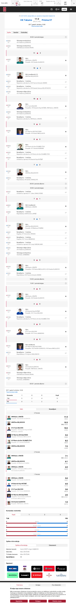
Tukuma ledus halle (37, 26)
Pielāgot (38, 601)
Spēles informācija (21, 545)
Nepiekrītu (19, 601)
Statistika (24, 32)
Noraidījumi (52, 409)
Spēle (9, 32)
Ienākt (64, 9)
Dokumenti (52, 545)
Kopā (13, 515)
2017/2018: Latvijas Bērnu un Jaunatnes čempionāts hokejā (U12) (38, 16)
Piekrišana (19, 585)
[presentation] (13, 3)
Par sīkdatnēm (56, 585)
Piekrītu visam (57, 601)
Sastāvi (15, 32)
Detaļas (38, 585)
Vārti (21, 409)
